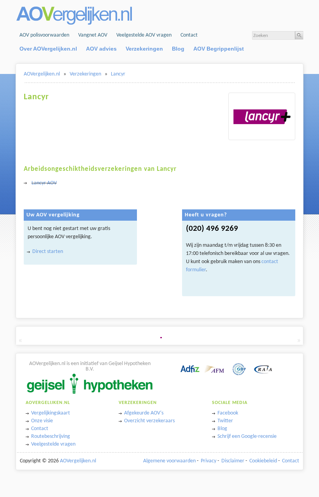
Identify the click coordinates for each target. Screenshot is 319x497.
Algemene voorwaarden (169, 461)
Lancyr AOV (44, 183)
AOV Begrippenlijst (218, 49)
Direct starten (47, 252)
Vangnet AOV (92, 35)
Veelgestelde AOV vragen (144, 35)
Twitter (225, 421)
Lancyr (118, 74)
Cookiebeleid (263, 461)
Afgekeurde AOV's (143, 413)
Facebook (227, 413)
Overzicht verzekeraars (149, 421)
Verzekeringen (144, 49)
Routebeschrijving (50, 436)
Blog (178, 49)
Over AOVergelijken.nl (48, 49)
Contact (189, 35)
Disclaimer (232, 461)
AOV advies (101, 49)
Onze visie (42, 421)
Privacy (208, 461)
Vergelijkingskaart (50, 413)
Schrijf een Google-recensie (247, 436)
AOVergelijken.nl (42, 74)
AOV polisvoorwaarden (44, 35)
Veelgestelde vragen (53, 444)
